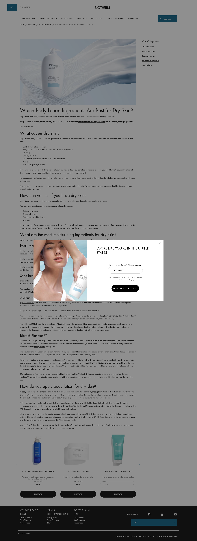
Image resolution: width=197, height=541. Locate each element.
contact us (125, 277)
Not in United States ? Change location (125, 265)
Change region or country (125, 288)
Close (160, 243)
